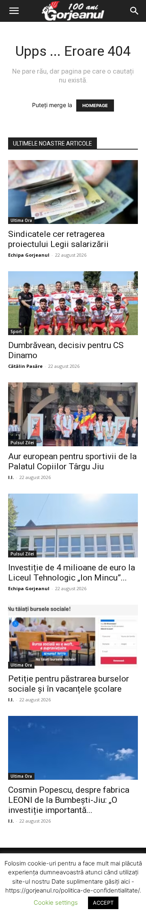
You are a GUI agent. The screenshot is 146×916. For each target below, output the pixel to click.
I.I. (11, 477)
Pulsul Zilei (22, 442)
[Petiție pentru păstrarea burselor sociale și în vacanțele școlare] (73, 637)
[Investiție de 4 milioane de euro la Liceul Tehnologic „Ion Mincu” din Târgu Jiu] (73, 525)
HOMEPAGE (95, 105)
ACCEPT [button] (103, 902)
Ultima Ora (21, 220)
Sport (16, 331)
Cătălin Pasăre (25, 366)
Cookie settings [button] (56, 902)
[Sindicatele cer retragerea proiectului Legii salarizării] (73, 192)
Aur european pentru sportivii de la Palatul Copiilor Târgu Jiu (72, 461)
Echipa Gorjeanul (28, 255)
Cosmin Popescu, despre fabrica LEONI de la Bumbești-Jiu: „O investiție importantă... (68, 800)
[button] (14, 11)
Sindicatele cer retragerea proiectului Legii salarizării (58, 239)
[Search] (134, 11)
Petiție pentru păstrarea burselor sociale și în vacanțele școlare (68, 684)
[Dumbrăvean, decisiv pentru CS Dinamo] (73, 303)
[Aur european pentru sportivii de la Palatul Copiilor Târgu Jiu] (73, 414)
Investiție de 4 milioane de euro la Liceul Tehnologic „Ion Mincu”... (71, 573)
